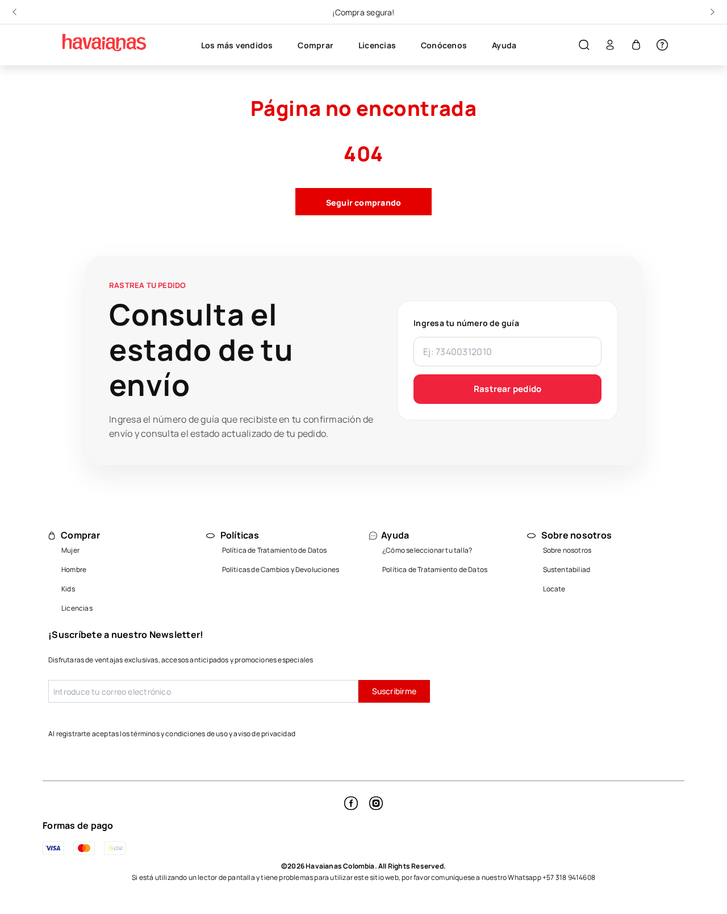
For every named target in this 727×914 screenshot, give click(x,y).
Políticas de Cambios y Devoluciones (281, 569)
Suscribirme (394, 691)
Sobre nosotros (567, 550)
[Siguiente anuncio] (711, 12)
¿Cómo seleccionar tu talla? (427, 550)
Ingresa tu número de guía (466, 323)
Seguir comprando (364, 202)
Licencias (77, 608)
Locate (554, 589)
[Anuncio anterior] (16, 12)
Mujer (70, 550)
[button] (584, 45)
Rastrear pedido (508, 389)
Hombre (73, 569)
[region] (363, 12)
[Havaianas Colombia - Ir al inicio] (99, 43)
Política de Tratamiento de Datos (274, 550)
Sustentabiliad (567, 569)
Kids (68, 589)
